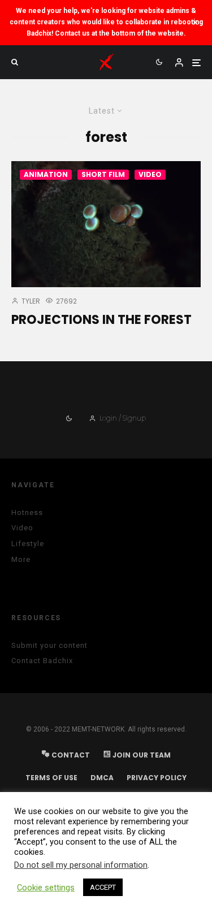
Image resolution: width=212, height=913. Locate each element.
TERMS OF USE (51, 777)
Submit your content (49, 645)
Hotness (27, 512)
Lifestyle (27, 543)
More (21, 559)
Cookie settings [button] (46, 887)
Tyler (30, 301)
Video (150, 174)
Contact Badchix (42, 660)
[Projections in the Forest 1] (106, 224)
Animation (46, 174)
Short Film (103, 174)
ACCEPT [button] (103, 887)
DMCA (102, 777)
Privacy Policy (157, 777)
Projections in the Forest (101, 320)
